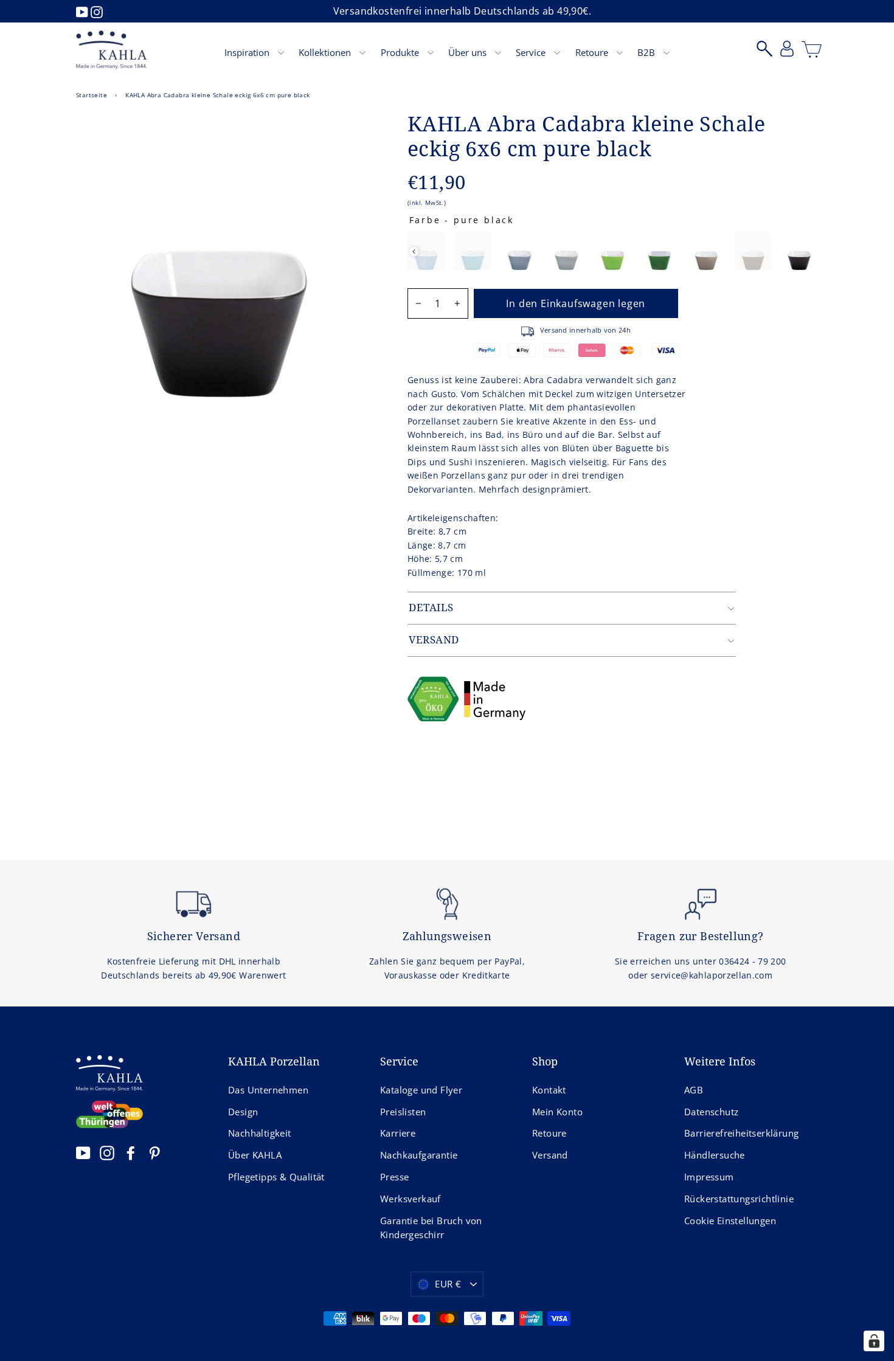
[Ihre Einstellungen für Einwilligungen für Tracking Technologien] (874, 1341)
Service (532, 52)
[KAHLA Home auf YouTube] (83, 1152)
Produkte (401, 52)
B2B (647, 52)
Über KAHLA (255, 1155)
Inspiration (248, 52)
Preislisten (403, 1112)
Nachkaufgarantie (418, 1155)
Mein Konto (557, 1112)
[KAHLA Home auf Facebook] (130, 1152)
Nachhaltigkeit (259, 1133)
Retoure (593, 52)
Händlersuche (714, 1155)
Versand (550, 1155)
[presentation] (413, 251)
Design (243, 1112)
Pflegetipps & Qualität (276, 1177)
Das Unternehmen (268, 1090)
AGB (693, 1090)
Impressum (709, 1177)
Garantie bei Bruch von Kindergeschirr (431, 1227)
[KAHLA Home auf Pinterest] (154, 1152)
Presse (394, 1177)
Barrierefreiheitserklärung (741, 1133)
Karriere (397, 1133)
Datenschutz (711, 1112)
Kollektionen (326, 52)
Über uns (468, 52)
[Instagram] (97, 11)
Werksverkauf (410, 1199)
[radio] (426, 251)
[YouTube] (83, 11)
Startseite (91, 95)
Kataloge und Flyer (421, 1090)
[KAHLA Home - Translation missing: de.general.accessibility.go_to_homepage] (111, 49)
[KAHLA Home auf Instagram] (107, 1152)
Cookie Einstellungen (730, 1220)
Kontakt (549, 1090)
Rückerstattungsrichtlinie (739, 1199)
